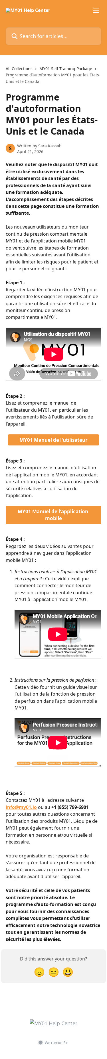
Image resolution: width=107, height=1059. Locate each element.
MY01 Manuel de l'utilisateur (53, 440)
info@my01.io (21, 807)
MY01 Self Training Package (65, 68)
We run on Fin (56, 1042)
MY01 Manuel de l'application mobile (53, 515)
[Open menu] (96, 10)
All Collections (19, 68)
